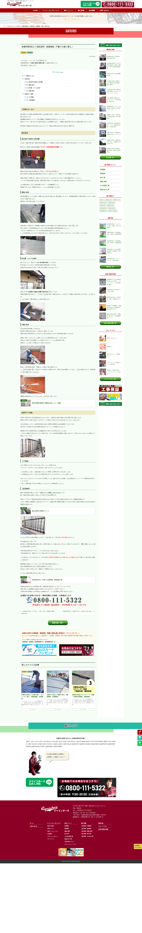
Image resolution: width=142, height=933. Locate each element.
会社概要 (92, 10)
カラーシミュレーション (70, 844)
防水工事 (102, 177)
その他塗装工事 (104, 185)
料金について (50, 828)
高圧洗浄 (27, 79)
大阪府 (110, 211)
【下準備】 (30, 97)
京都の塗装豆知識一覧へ (110, 323)
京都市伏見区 (111, 202)
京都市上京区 (108, 200)
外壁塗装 (23, 52)
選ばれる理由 (50, 826)
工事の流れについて (69, 841)
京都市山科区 (103, 208)
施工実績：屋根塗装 (86, 828)
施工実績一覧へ (110, 157)
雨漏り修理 (103, 181)
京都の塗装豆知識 (103, 829)
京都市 (101, 200)
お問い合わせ (104, 10)
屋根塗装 (30, 52)
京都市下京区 (116, 200)
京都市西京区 (103, 211)
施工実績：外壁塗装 (86, 826)
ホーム (32, 823)
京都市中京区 (103, 202)
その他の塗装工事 (69, 836)
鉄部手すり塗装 (28, 94)
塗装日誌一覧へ (58, 623)
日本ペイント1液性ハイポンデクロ (50, 492)
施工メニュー (68, 10)
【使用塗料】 (31, 100)
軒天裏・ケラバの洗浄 (33, 88)
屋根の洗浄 (30, 85)
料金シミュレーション (52, 831)
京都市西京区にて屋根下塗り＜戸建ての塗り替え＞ (78, 611)
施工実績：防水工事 (86, 833)
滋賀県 (115, 211)
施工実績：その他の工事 (87, 836)
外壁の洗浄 (30, 91)
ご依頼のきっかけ (29, 76)
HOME (35, 10)
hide (62, 72)
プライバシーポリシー (52, 836)
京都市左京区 (111, 208)
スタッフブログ (102, 826)
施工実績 (81, 10)
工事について (67, 823)
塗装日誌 (100, 823)
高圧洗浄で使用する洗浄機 (34, 82)
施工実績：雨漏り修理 (87, 831)
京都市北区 (102, 205)
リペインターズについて (51, 10)
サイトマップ (50, 839)
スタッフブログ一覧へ (110, 379)
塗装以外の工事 (104, 189)
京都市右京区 (110, 205)
